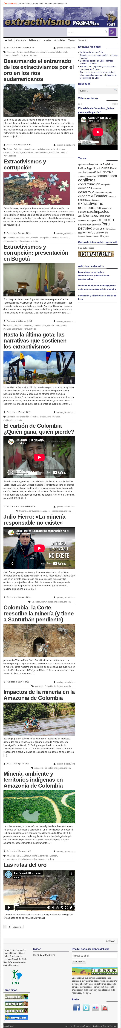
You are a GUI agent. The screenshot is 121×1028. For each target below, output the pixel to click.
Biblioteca (33, 40)
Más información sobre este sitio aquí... (14, 963)
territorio (33, 55)
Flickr (95, 1008)
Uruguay (104, 236)
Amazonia (11, 52)
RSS (112, 32)
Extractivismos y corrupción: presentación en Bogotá (42, 3)
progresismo (101, 228)
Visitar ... (87, 992)
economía (85, 195)
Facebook (76, 1008)
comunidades (29, 149)
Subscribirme (79, 961)
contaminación (32, 238)
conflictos (41, 149)
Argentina (92, 168)
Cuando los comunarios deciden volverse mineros (99, 56)
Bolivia (20, 52)
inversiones (54, 152)
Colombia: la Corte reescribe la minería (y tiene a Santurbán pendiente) (38, 613)
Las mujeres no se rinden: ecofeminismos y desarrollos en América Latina (93, 275)
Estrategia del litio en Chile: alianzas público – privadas (96, 62)
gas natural (106, 208)
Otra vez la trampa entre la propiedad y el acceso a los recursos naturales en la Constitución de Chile (98, 75)
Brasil (26, 52)
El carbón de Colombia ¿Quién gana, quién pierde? (38, 428)
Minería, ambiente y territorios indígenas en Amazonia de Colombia (33, 779)
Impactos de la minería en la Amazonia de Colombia (39, 695)
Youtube (105, 1008)
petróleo (12, 156)
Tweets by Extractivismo (44, 954)
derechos (61, 149)
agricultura (83, 164)
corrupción (50, 149)
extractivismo (27, 152)
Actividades (59, 40)
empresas (112, 196)
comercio (82, 176)
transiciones (101, 232)
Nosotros (82, 40)
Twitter (86, 1008)
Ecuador (7, 55)
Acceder (69, 1026)
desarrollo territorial (58, 52)
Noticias (47, 40)
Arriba (110, 941)
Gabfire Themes (109, 1026)
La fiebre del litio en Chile (91, 52)
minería (15, 55)
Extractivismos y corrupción (24, 164)
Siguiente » (18, 926)
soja (80, 232)
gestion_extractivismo (66, 48)
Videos (71, 40)
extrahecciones (41, 152)
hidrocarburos (24, 241)
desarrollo (44, 52)
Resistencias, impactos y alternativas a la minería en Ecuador (98, 68)
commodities (91, 176)
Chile (97, 172)
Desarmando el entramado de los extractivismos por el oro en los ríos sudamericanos (38, 70)
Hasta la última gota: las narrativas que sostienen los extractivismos (34, 340)
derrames (97, 188)
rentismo (112, 229)
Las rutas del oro (24, 865)
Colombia (34, 52)
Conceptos (21, 40)
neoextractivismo (87, 224)
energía (82, 199)
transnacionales (85, 236)
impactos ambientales (12, 329)
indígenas (58, 602)
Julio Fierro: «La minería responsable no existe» (34, 519)
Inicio (10, 40)
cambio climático (86, 172)
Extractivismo (7, 1026)
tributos (96, 236)
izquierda (94, 220)
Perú (26, 55)
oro (21, 55)
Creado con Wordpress (83, 1026)
